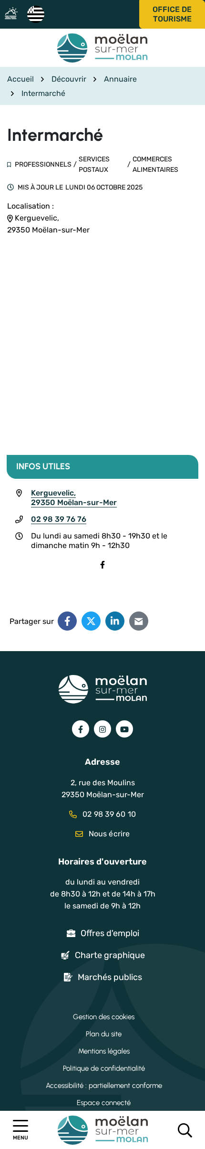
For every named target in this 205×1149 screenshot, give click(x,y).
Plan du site (104, 1034)
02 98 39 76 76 (58, 519)
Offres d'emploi (110, 933)
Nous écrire (108, 833)
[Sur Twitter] (91, 621)
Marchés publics (110, 977)
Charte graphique (110, 955)
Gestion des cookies (103, 1016)
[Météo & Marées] (13, 14)
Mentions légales (104, 1051)
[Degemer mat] (35, 13)
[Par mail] (138, 621)
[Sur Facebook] (67, 621)
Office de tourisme (172, 14)
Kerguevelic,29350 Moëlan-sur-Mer (74, 497)
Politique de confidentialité (104, 1068)
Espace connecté (104, 1102)
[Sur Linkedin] (114, 621)
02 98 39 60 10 (108, 814)
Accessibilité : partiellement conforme (104, 1085)
